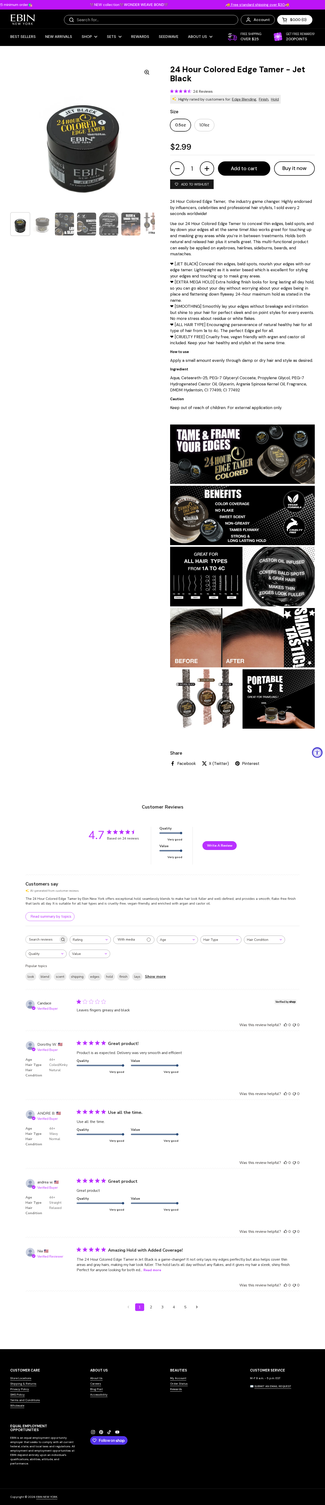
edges (94, 976)
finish (123, 976)
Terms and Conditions (25, 1400)
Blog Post (96, 1389)
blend (45, 976)
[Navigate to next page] (196, 1307)
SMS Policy (17, 1395)
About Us (96, 1378)
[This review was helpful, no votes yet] (285, 1025)
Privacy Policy (19, 1389)
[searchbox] (42, 939)
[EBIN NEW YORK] (22, 19)
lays (137, 976)
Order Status (179, 1384)
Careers (95, 1384)
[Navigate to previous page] (128, 1307)
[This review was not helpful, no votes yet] (294, 1025)
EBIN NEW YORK (46, 1497)
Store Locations (20, 1378)
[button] (294, 20)
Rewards (176, 1389)
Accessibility (99, 1395)
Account (262, 19)
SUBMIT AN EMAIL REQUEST (272, 1386)
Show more (155, 976)
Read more (152, 1270)
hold (109, 976)
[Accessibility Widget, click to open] (317, 752)
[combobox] (90, 940)
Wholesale (17, 1406)
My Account (178, 1378)
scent (60, 976)
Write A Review (219, 845)
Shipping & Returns (23, 1384)
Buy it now (294, 168)
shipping (77, 976)
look (31, 976)
